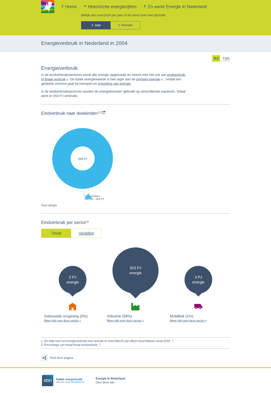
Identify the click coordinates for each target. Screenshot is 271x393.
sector (81, 222)
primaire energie (148, 79)
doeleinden (88, 113)
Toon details (49, 205)
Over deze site (105, 382)
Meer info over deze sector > (62, 320)
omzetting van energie (114, 84)
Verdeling (86, 233)
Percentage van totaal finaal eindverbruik (71, 344)
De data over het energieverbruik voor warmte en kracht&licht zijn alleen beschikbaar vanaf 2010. (107, 341)
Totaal (56, 233)
